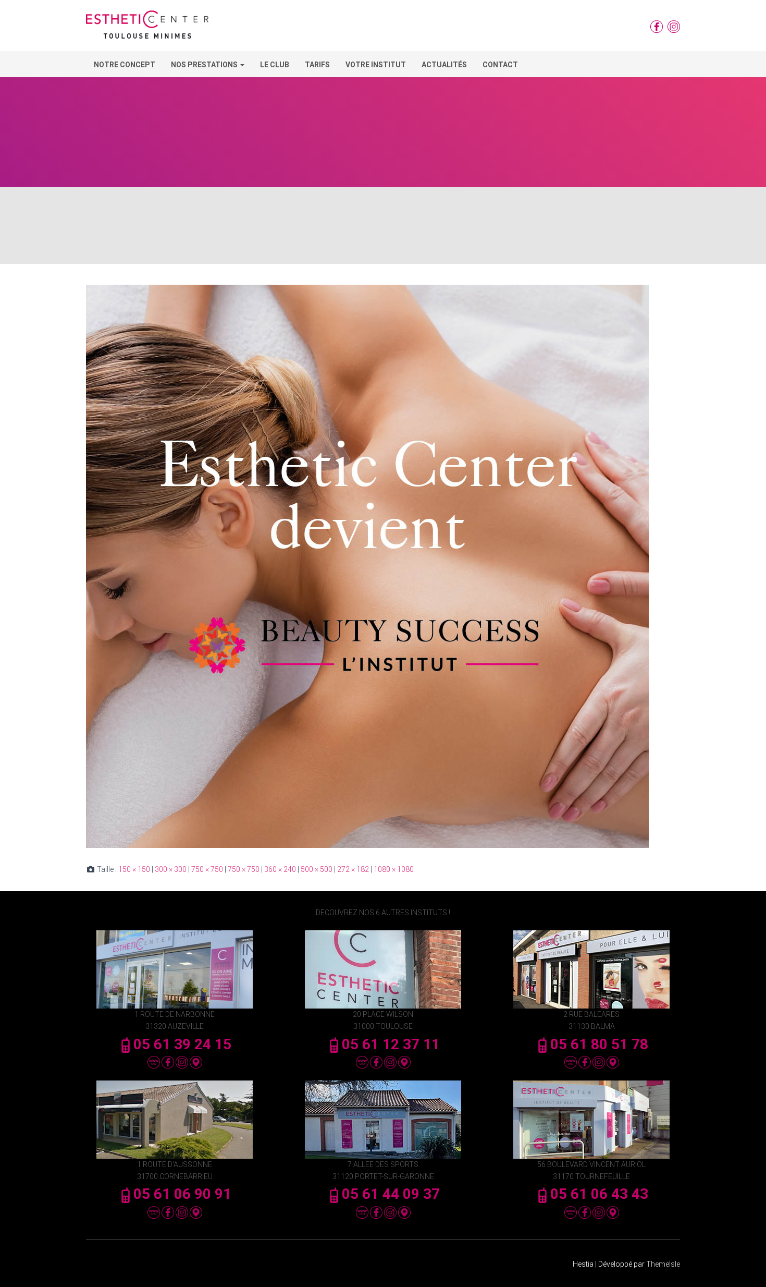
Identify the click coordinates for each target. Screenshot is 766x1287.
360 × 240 (280, 869)
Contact (500, 64)
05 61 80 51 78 (599, 1044)
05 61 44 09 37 (391, 1194)
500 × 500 (316, 869)
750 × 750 (207, 869)
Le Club (274, 64)
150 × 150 (134, 869)
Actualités (444, 64)
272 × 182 (353, 869)
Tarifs (317, 64)
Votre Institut (375, 64)
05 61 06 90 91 (182, 1194)
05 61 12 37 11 (391, 1044)
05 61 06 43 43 (599, 1194)
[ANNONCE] (367, 566)
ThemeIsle (663, 1264)
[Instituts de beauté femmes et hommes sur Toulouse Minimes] (147, 28)
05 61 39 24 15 (182, 1044)
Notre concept (124, 64)
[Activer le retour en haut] (745, 1266)
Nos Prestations (205, 64)
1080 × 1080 (394, 869)
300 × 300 (171, 869)
